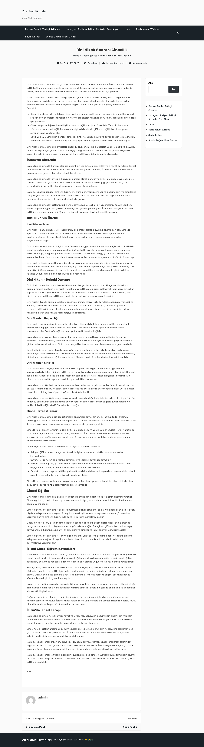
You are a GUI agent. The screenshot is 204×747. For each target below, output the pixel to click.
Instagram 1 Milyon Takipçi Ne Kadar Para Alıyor (92, 29)
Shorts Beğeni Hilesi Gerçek (61, 36)
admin (94, 63)
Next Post (129, 727)
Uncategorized (90, 55)
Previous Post (36, 727)
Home (76, 55)
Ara (150, 83)
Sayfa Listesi (32, 36)
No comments (139, 63)
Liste (127, 29)
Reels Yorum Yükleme (147, 29)
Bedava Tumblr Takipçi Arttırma (42, 29)
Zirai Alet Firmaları (34, 11)
